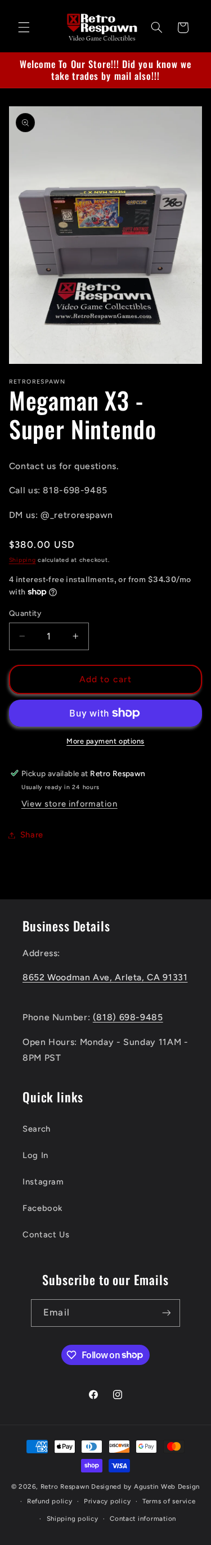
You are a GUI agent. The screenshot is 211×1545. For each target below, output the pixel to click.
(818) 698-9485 (128, 1017)
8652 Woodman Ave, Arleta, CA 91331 (105, 977)
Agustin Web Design (167, 1486)
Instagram (43, 1182)
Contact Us (46, 1234)
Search (37, 1129)
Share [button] (31, 835)
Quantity (25, 613)
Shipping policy (72, 1519)
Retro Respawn (65, 1486)
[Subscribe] (166, 1313)
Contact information (143, 1519)
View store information (69, 804)
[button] (24, 27)
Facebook (42, 1208)
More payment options (105, 741)
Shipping (22, 560)
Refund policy (50, 1501)
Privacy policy (107, 1501)
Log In (35, 1155)
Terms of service (169, 1501)
